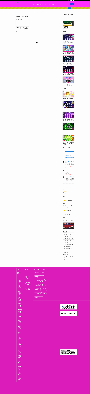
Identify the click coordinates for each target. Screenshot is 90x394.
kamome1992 (67, 155)
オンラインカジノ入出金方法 (68, 242)
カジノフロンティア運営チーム (69, 166)
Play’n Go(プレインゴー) (38, 289)
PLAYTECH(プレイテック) (39, 296)
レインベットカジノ (19, 369)
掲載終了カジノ (66, 261)
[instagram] (70, 0)
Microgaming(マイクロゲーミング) (40, 280)
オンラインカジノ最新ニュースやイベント (69, 249)
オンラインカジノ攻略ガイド (68, 246)
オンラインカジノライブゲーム (68, 238)
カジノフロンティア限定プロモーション (69, 257)
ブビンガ (19, 374)
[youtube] (73, 0)
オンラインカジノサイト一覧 (68, 234)
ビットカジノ (66, 252)
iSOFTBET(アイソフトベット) (39, 279)
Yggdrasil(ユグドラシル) (38, 281)
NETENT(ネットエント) (38, 284)
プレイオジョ (66, 254)
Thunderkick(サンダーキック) (39, 275)
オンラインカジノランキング (68, 240)
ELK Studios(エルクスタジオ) (39, 272)
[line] (72, 0)
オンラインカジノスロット (68, 236)
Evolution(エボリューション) (39, 297)
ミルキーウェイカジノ (19, 379)
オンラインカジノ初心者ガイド (68, 244)
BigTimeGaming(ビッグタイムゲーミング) (41, 277)
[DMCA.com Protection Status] (65, 28)
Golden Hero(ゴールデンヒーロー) (40, 292)
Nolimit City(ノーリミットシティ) (40, 288)
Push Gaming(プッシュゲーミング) (40, 285)
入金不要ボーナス (66, 259)
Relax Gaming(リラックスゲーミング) (40, 293)
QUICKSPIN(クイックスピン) (39, 276)
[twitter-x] (68, 0)
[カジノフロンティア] (19, 4)
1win (19, 357)
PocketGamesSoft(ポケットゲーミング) (41, 273)
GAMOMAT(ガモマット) (38, 294)
